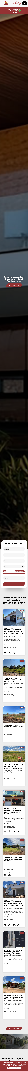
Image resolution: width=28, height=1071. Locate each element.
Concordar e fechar (14, 1068)
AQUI (11, 1065)
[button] (24, 3)
